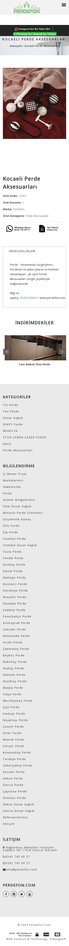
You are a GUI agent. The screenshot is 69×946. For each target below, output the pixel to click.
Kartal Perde (13, 571)
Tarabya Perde (14, 759)
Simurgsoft (58, 939)
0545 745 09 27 (17, 856)
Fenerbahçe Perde (17, 616)
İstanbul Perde (14, 538)
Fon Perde (11, 411)
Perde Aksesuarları (18, 450)
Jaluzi (7, 444)
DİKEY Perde (13, 424)
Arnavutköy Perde (17, 752)
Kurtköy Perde (14, 564)
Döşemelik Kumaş (17, 519)
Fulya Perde (12, 694)
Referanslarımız (15, 817)
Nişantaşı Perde (15, 720)
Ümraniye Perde (15, 590)
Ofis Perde (11, 526)
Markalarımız (13, 480)
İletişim (9, 824)
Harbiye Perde (14, 713)
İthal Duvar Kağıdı (17, 506)
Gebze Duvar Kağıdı (18, 804)
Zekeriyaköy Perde (17, 765)
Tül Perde (10, 405)
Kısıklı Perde (13, 642)
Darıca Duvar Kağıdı (19, 811)
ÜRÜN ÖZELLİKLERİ (22, 251)
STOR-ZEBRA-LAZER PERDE (25, 437)
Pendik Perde (13, 558)
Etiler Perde (12, 733)
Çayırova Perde (15, 791)
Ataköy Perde (13, 668)
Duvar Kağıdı (13, 418)
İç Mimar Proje (15, 474)
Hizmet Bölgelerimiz (19, 500)
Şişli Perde (11, 707)
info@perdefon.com (21, 869)
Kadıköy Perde (14, 610)
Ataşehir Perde (14, 597)
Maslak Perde (13, 739)
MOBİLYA (10, 431)
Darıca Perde (13, 785)
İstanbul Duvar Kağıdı (20, 545)
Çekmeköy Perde (16, 649)
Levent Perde (13, 726)
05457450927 (29, 298)
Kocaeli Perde (14, 772)
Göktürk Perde (14, 675)
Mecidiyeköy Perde (18, 700)
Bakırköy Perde (15, 662)
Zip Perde (10, 532)
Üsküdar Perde (14, 629)
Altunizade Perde (16, 636)
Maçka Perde (13, 687)
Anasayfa (16, 46)
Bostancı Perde (15, 584)
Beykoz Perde (14, 655)
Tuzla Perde (12, 551)
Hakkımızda (12, 487)
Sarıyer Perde (13, 746)
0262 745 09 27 (18, 863)
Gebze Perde (13, 778)
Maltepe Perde (14, 577)
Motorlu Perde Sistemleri (23, 513)
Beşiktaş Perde (15, 681)
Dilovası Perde (14, 798)
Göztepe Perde (14, 603)
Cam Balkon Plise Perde (34, 364)
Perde (7, 493)
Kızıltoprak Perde (16, 623)
